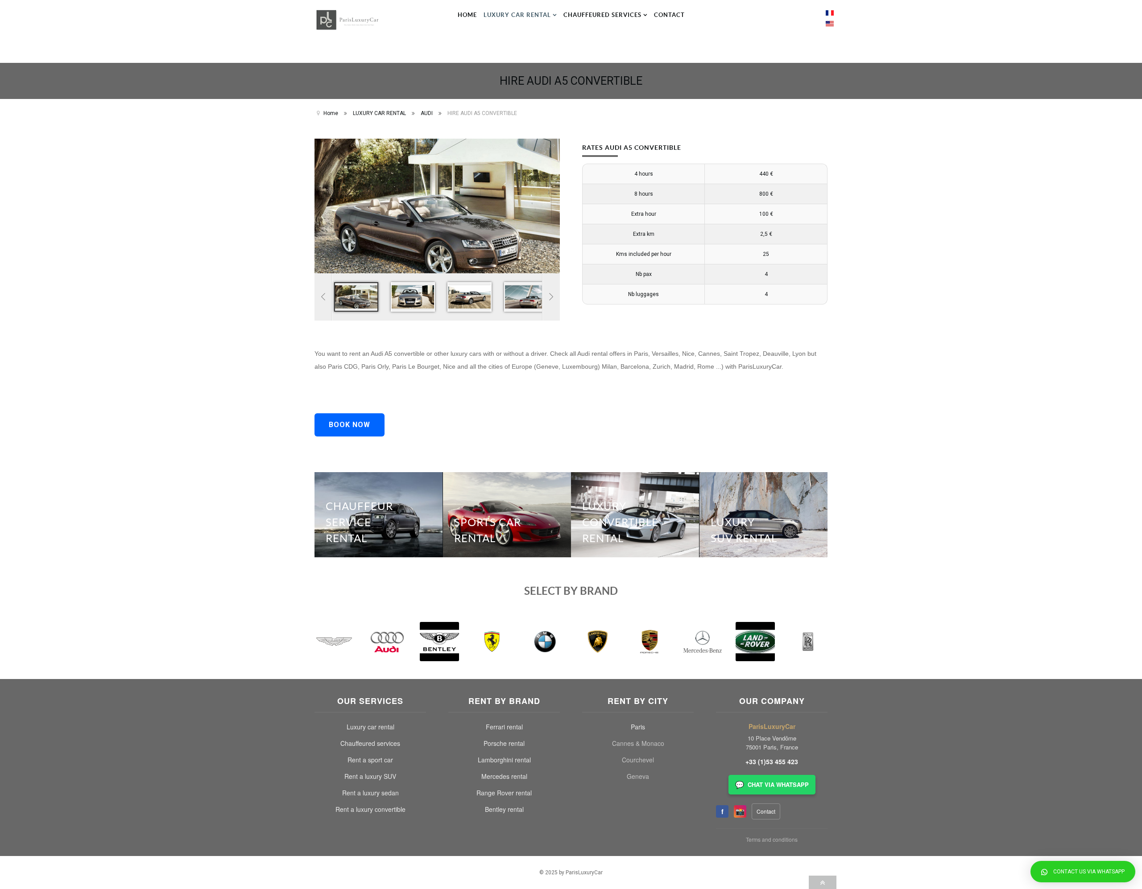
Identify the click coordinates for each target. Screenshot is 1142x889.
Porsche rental (504, 743)
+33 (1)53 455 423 (771, 761)
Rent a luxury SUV (370, 776)
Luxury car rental (370, 726)
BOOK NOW (349, 424)
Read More (416, 488)
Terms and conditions (772, 839)
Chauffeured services (370, 743)
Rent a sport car (370, 759)
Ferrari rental (504, 726)
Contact (766, 811)
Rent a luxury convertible (370, 809)
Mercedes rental (504, 776)
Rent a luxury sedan (370, 792)
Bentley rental (504, 809)
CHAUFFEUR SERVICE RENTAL (359, 522)
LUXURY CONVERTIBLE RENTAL (620, 522)
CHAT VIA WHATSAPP (772, 784)
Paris (638, 726)
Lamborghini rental (504, 759)
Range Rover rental (504, 792)
